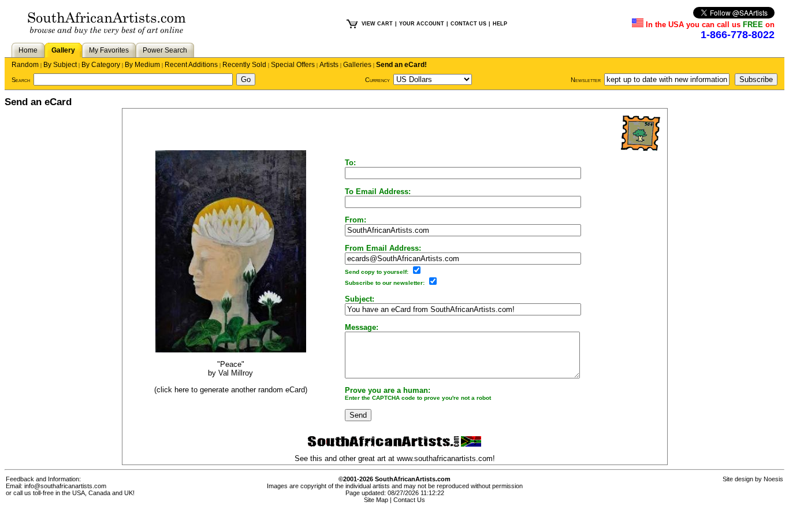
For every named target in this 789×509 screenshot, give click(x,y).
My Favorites (109, 50)
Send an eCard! (401, 65)
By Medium (142, 65)
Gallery (63, 50)
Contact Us (409, 499)
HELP (500, 24)
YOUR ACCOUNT (421, 24)
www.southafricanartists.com (445, 458)
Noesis (773, 478)
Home (28, 50)
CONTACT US (468, 24)
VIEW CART (377, 24)
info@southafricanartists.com (65, 485)
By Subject (60, 65)
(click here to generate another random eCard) (230, 389)
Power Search (165, 50)
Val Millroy (235, 373)
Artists (328, 65)
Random (25, 65)
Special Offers (293, 65)
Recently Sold (244, 65)
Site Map (376, 499)
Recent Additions (191, 65)
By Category (100, 65)
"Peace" (230, 364)
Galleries (357, 65)
